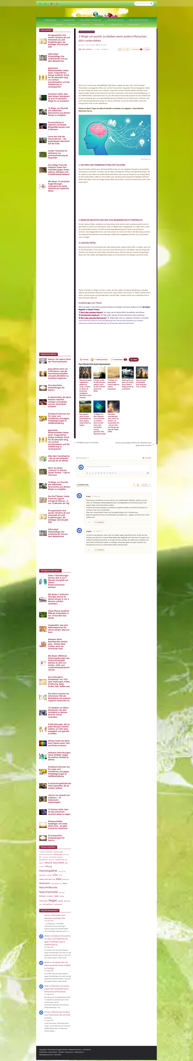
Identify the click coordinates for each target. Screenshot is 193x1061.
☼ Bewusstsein (49, 20)
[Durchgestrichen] (95, 473)
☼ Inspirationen (68, 20)
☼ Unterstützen (132, 25)
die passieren (43, 859)
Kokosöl (49, 875)
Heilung (48, 866)
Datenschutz (79, 1052)
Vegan (52, 900)
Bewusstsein (58, 854)
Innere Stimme (62, 871)
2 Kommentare (102, 45)
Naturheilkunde (48, 887)
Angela (88, 531)
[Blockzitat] (104, 473)
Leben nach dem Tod (47, 879)
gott (66, 863)
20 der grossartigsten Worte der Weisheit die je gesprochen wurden (133, 444)
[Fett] (87, 473)
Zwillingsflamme (48, 904)
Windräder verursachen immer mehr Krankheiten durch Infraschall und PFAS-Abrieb (56, 989)
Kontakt (61, 1052)
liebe (59, 879)
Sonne (62, 896)
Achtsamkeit (48, 852)
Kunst (60, 875)
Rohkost (42, 896)
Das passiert (45, 857)
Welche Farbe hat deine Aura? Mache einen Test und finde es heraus (57, 1015)
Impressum (69, 1052)
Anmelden (147, 458)
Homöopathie (48, 870)
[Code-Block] (107, 473)
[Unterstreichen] (93, 473)
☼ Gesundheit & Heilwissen (90, 20)
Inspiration (42, 875)
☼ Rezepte (58, 25)
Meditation (44, 883)
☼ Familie (70, 25)
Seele (56, 896)
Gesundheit (58, 862)
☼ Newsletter (98, 25)
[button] (57, 20)
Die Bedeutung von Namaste (87, 442)
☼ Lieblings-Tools (115, 25)
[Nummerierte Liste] (98, 473)
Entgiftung (51, 859)
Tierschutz (43, 901)
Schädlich (50, 896)
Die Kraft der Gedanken (56, 857)
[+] (115, 473)
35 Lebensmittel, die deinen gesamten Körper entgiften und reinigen (57, 965)
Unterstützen (52, 1052)
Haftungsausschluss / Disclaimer (50, 1055)
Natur (65, 883)
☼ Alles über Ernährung (137, 20)
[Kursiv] (90, 473)
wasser (60, 901)
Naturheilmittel (48, 892)
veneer (47, 915)
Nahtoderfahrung (56, 883)
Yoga (40, 904)
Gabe (66, 859)
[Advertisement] (115, 67)
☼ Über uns (85, 25)
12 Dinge (41, 852)
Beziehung (66, 854)
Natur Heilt (62, 892)
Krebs (55, 875)
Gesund (48, 862)
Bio (40, 857)
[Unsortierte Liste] (101, 473)
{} (112, 473)
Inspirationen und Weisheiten (86, 31)
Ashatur (82, 45)
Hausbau (41, 866)
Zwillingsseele (58, 904)
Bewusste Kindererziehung (46, 854)
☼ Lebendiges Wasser (114, 20)
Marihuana (65, 879)
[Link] (109, 473)
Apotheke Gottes (58, 852)
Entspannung (59, 859)
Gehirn (41, 863)
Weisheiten (67, 901)
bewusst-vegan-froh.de (59, 1050)
